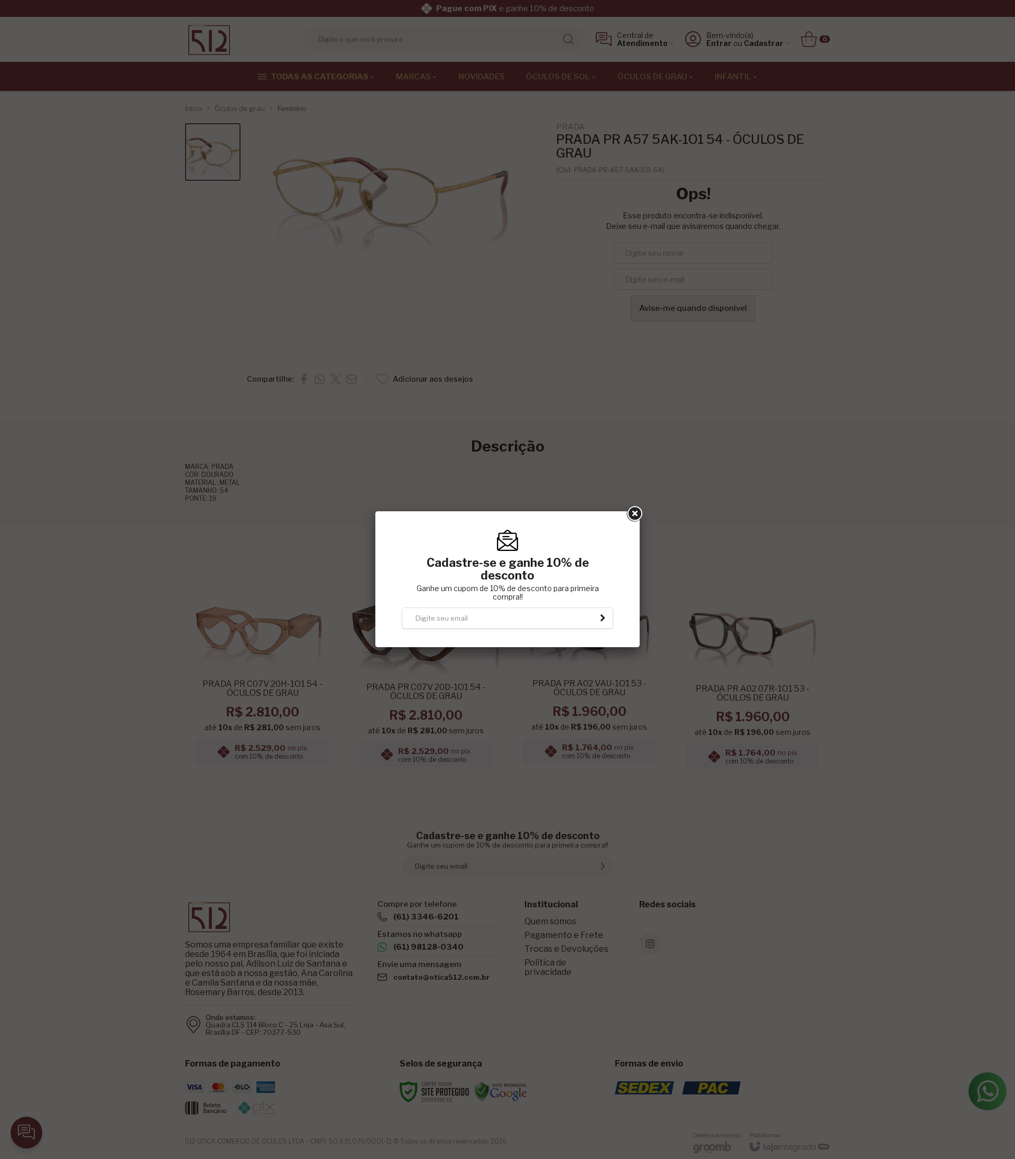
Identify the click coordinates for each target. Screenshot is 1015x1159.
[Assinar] (602, 618)
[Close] (634, 513)
